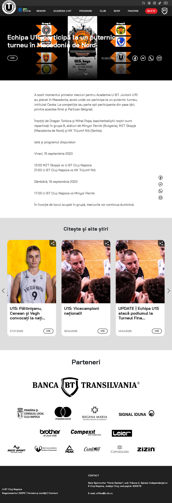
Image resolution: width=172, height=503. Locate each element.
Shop (117, 11)
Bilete (151, 11)
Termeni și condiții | (37, 493)
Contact (53, 493)
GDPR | (22, 493)
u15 (48, 331)
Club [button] (103, 11)
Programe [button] (85, 11)
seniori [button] (41, 11)
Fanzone (133, 11)
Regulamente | (10, 493)
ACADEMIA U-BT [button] (62, 11)
